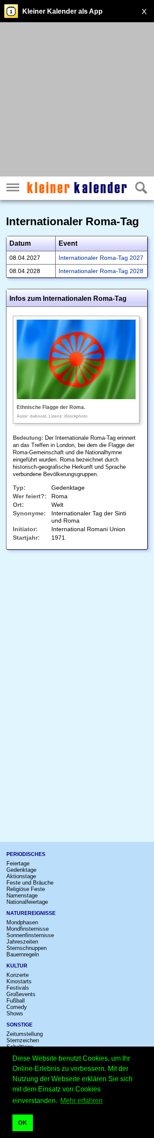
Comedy (16, 1007)
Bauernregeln (22, 954)
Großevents (21, 994)
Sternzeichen (22, 1040)
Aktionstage (21, 876)
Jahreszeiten (22, 941)
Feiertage (18, 863)
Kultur (16, 966)
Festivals (17, 988)
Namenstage (22, 895)
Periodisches (25, 854)
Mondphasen (22, 922)
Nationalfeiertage (27, 902)
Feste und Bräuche (29, 882)
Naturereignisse (31, 913)
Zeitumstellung (24, 1034)
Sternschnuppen (26, 948)
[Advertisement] (77, 100)
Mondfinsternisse (27, 929)
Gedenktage (21, 870)
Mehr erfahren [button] (81, 1100)
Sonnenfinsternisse (30, 935)
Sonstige (19, 1025)
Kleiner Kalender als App (62, 11)
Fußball (15, 1000)
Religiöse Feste (25, 889)
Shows (14, 1013)
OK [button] (22, 1122)
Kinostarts (19, 981)
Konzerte (17, 975)
